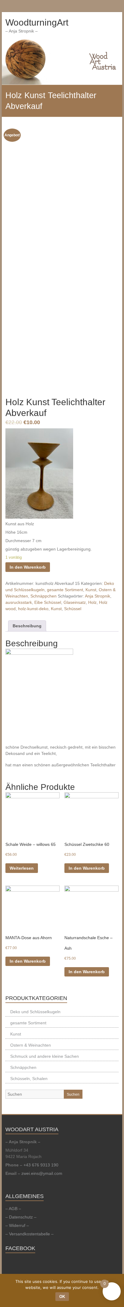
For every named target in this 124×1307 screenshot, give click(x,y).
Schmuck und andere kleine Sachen (44, 1056)
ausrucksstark (18, 602)
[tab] (27, 626)
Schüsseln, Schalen (29, 1078)
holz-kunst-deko (33, 608)
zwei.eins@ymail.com (41, 1173)
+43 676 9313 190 (40, 1165)
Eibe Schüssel (47, 602)
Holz (92, 602)
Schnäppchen (43, 596)
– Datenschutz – (20, 1217)
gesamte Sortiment (65, 589)
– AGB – (13, 1208)
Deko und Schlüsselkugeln (35, 1011)
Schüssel (72, 608)
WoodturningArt (36, 22)
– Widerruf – (17, 1225)
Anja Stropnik (97, 596)
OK (62, 1296)
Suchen (73, 1094)
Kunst (90, 589)
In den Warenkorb (28, 567)
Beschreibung (27, 625)
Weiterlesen (22, 868)
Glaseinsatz (75, 602)
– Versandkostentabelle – (29, 1233)
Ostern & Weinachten (30, 1045)
